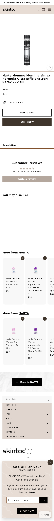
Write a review (27, 179)
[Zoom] (49, 67)
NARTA (24, 252)
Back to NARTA (29, 382)
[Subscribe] (43, 500)
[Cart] (43, 9)
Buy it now (27, 121)
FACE (29, 449)
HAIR (29, 453)
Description (9, 145)
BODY (30, 457)
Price (5, 89)
